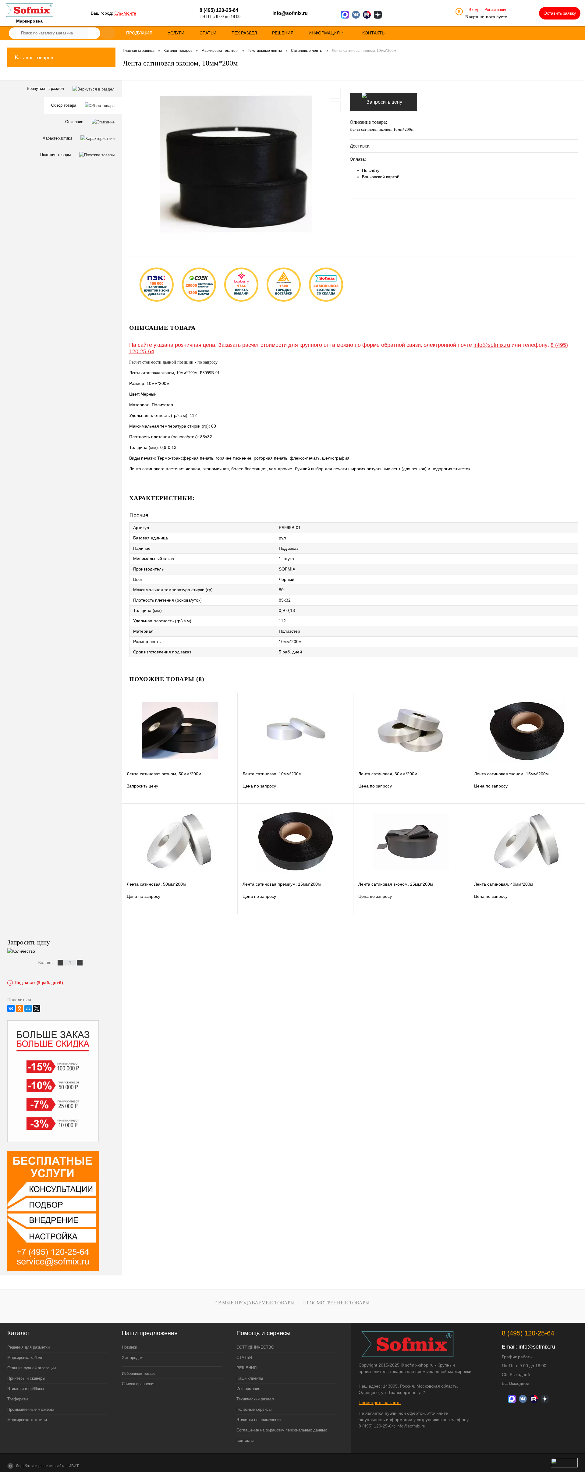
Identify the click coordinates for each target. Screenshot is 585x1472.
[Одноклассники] (19, 1008)
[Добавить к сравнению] (335, 106)
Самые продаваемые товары (255, 1302)
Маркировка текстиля (27, 1419)
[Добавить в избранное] (335, 93)
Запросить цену (383, 102)
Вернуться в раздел (46, 88)
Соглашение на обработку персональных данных (281, 1430)
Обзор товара (64, 105)
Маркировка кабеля (25, 1357)
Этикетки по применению (259, 1419)
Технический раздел (255, 1399)
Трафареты (17, 1399)
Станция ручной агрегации (31, 1368)
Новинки (129, 1347)
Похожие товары (56, 154)
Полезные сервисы (253, 1409)
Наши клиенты (249, 1378)
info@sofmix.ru (290, 13)
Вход (473, 9)
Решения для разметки (28, 1347)
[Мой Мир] (28, 1008)
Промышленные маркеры (30, 1409)
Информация (248, 1388)
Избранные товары (139, 1373)
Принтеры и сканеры (26, 1378)
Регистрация (495, 9)
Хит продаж (133, 1357)
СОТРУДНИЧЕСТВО (255, 1347)
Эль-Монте (125, 13)
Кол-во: (46, 962)
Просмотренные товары (336, 1302)
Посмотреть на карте (380, 1402)
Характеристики (58, 138)
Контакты (245, 1440)
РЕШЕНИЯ (246, 1368)
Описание (74, 121)
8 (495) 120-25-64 (376, 1426)
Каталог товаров (34, 57)
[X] (36, 1008)
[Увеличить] (235, 164)
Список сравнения (138, 1383)
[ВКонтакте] (11, 1008)
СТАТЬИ (244, 1357)
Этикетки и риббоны (25, 1388)
